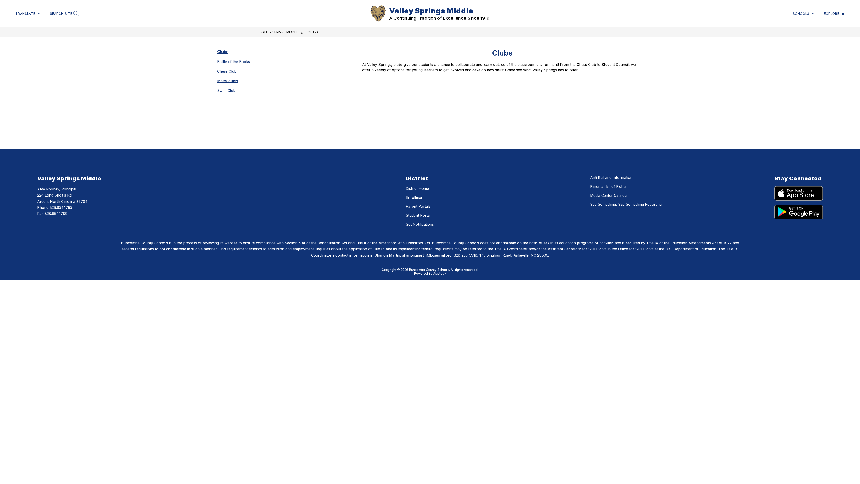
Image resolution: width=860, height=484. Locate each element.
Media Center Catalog (608, 195)
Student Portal (418, 215)
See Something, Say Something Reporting (626, 204)
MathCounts (227, 81)
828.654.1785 (60, 207)
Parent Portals (418, 206)
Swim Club (226, 90)
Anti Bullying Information (611, 177)
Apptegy (439, 273)
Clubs (313, 32)
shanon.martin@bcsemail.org (427, 255)
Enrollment (415, 197)
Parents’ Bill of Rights (608, 186)
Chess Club (226, 71)
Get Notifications (420, 224)
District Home (417, 188)
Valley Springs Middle (279, 32)
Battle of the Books (233, 61)
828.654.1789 (56, 213)
